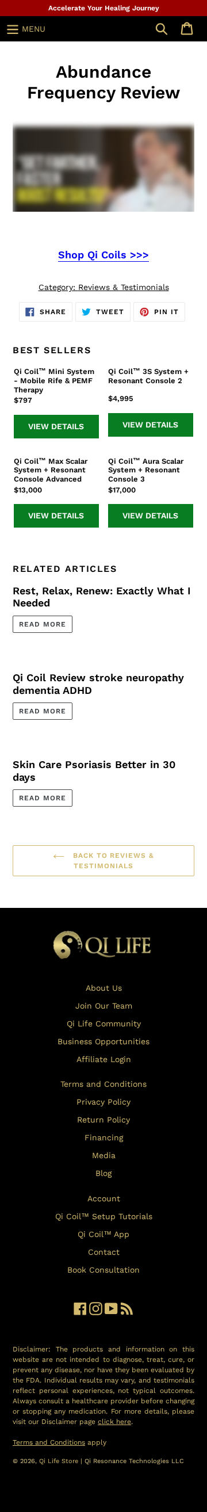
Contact (104, 1252)
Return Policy (103, 1119)
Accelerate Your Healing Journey (103, 8)
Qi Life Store (59, 1461)
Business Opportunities (103, 1041)
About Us (104, 987)
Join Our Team (103, 1005)
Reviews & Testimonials (123, 287)
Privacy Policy (103, 1101)
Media (104, 1155)
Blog (103, 1173)
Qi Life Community (104, 1023)
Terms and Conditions (103, 1084)
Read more (42, 624)
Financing (104, 1137)
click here (114, 1422)
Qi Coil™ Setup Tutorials (103, 1216)
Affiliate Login (103, 1059)
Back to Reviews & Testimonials (112, 861)
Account (103, 1198)
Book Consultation (103, 1269)
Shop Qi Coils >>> (103, 255)
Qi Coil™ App (103, 1234)
